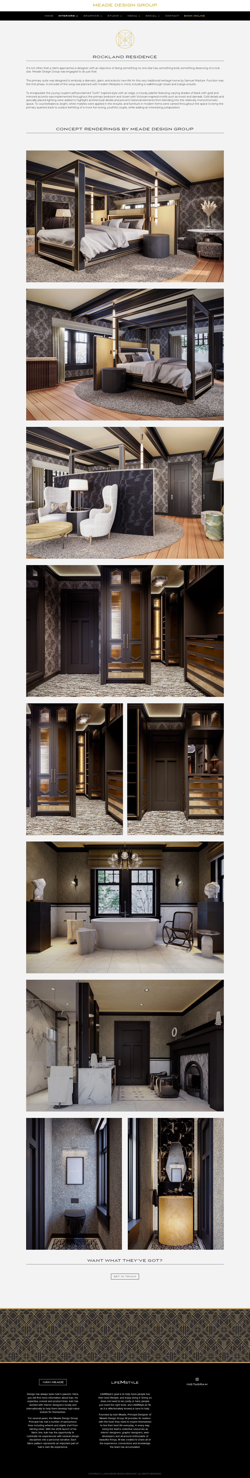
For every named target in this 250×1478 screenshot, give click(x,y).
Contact (172, 16)
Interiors (66, 16)
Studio (113, 16)
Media (132, 16)
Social (151, 16)
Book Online (194, 16)
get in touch (125, 1276)
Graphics (91, 16)
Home (49, 16)
